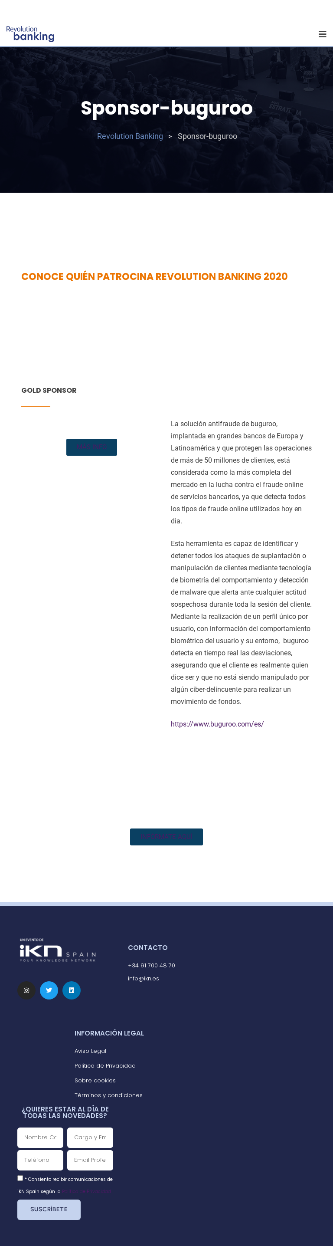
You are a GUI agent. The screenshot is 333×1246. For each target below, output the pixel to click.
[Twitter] (49, 990)
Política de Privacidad (86, 1191)
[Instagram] (26, 990)
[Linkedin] (71, 990)
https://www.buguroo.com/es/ (217, 724)
